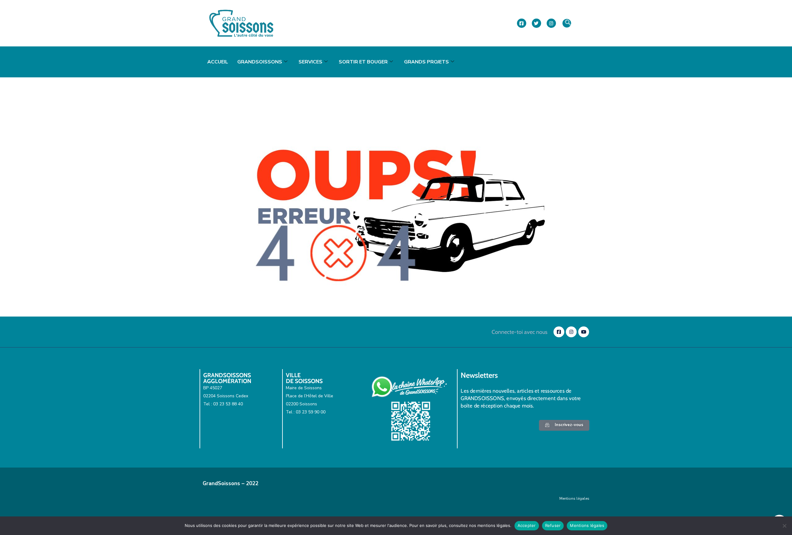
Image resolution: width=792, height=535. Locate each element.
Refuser (553, 525)
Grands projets (426, 61)
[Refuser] (784, 526)
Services (310, 61)
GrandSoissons (259, 61)
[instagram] (551, 23)
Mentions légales (574, 498)
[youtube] (583, 331)
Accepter (527, 525)
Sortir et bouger (363, 61)
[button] (566, 23)
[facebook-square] (521, 23)
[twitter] (536, 23)
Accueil (217, 61)
